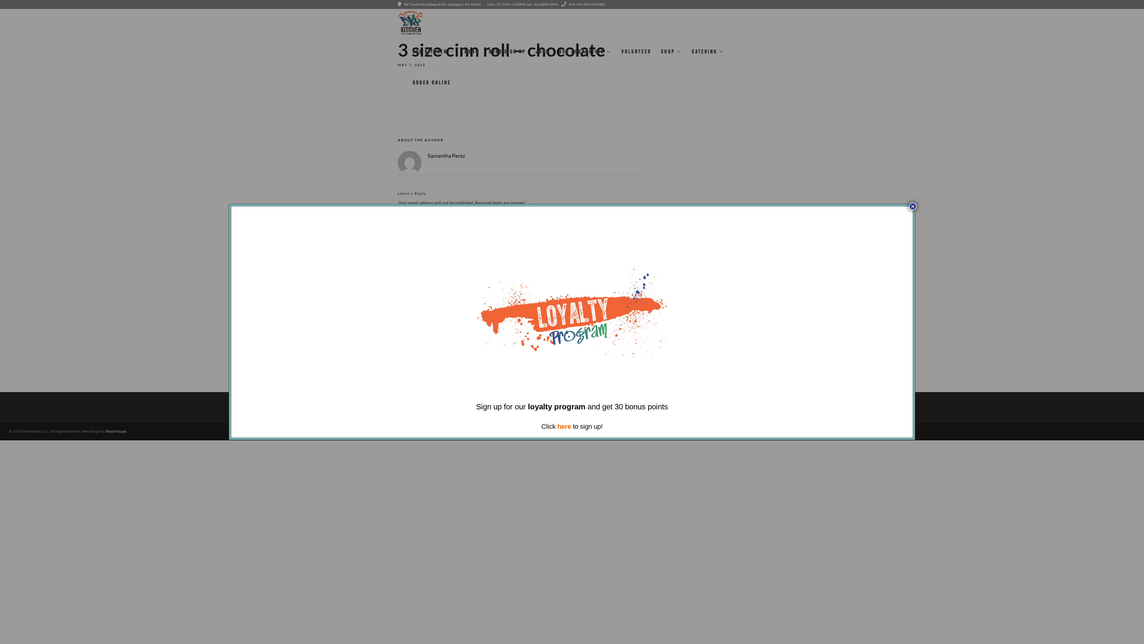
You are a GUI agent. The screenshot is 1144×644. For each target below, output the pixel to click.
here (564, 426)
